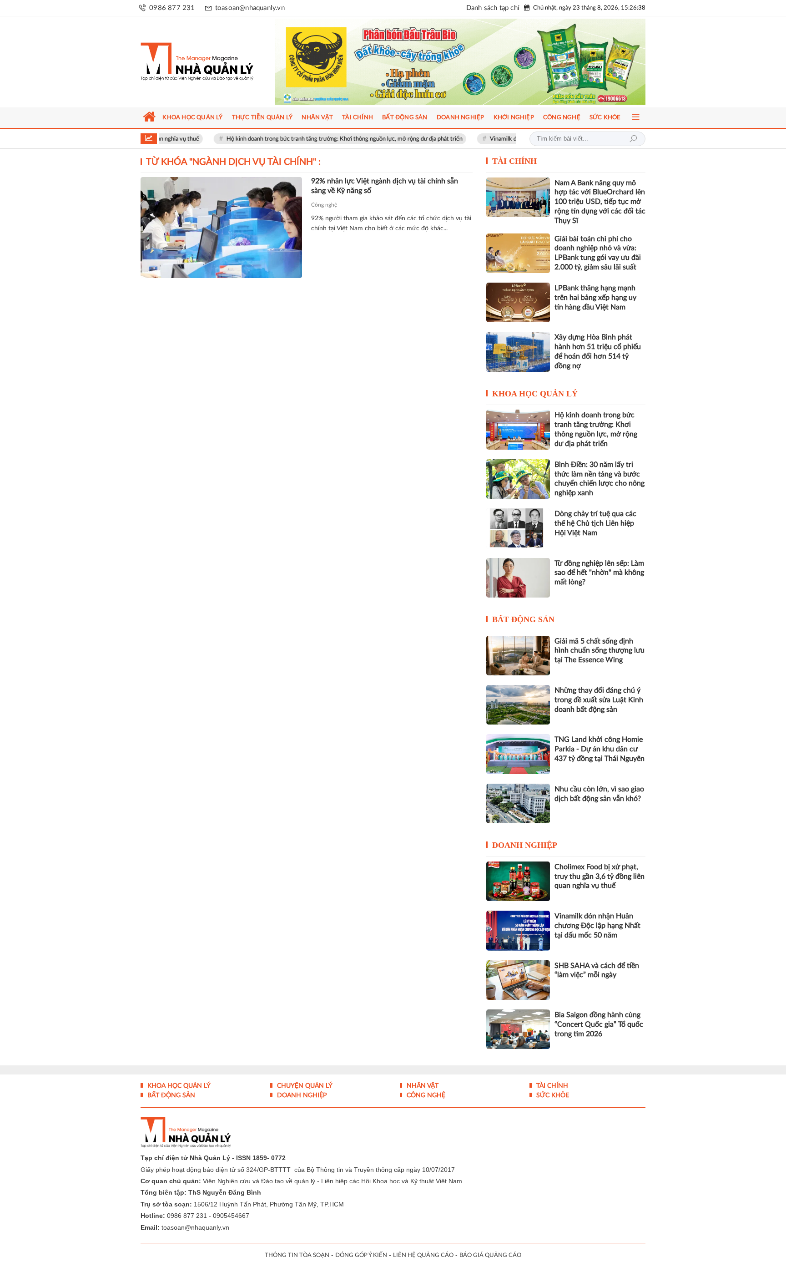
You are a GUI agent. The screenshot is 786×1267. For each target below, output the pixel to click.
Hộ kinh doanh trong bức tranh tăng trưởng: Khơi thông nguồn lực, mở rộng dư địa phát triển (311, 139)
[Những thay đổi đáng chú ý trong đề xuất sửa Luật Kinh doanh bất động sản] (518, 705)
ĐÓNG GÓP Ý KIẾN (361, 1255)
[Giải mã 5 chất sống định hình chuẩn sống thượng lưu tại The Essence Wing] (518, 655)
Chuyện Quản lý (304, 1086)
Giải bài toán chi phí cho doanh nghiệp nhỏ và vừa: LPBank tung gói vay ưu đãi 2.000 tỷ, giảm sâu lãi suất (597, 253)
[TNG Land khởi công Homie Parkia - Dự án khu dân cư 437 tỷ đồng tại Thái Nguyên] (518, 754)
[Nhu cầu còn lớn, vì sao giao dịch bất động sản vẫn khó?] (518, 803)
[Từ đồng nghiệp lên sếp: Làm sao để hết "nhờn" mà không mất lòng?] (518, 578)
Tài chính (514, 161)
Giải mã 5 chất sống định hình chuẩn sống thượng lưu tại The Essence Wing (599, 651)
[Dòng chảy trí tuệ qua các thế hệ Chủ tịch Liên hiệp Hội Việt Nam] (518, 528)
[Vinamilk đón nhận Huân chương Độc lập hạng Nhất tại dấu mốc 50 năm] (518, 930)
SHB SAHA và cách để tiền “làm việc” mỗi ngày (596, 970)
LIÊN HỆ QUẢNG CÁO (423, 1255)
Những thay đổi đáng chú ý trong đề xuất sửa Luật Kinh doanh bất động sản (598, 700)
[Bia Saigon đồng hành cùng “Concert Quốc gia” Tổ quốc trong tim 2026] (518, 1029)
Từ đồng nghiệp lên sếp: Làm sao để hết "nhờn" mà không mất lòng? (599, 573)
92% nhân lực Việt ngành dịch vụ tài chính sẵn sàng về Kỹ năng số (384, 185)
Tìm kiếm (633, 139)
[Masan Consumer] (477, 61)
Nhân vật (421, 1086)
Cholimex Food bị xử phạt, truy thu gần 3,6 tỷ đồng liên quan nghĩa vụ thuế (599, 876)
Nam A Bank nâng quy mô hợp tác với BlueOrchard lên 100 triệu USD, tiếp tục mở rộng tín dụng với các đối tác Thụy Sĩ (599, 201)
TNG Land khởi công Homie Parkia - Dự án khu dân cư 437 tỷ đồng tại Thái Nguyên (599, 749)
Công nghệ (324, 205)
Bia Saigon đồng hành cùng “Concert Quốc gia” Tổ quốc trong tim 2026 (598, 1024)
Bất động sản (523, 619)
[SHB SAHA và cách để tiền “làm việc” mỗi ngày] (518, 980)
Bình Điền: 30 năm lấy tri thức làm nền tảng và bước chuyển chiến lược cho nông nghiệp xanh (599, 479)
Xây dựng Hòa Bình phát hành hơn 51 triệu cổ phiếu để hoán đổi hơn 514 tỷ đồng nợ (597, 351)
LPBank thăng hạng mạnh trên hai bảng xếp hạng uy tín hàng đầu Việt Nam (595, 297)
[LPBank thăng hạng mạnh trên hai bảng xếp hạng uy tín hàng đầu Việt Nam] (518, 302)
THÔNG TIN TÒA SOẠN (297, 1255)
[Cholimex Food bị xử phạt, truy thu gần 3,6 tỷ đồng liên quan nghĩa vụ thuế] (518, 881)
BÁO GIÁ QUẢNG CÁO (490, 1255)
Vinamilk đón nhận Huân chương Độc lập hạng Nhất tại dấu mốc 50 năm (597, 925)
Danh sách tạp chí (492, 8)
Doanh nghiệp (524, 845)
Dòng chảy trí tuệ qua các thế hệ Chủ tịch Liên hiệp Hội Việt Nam (595, 523)
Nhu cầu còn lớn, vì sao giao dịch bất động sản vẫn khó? (599, 794)
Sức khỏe (551, 1095)
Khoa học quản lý (535, 393)
